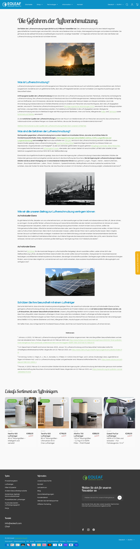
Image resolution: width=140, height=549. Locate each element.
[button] (112, 4)
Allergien (68, 140)
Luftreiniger (9, 484)
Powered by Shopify (21, 538)
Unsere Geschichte (44, 481)
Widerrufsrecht (9, 541)
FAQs (7, 508)
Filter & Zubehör (10, 487)
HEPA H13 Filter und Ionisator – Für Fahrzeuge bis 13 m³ (115, 438)
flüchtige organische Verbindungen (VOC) (79, 106)
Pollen (103, 111)
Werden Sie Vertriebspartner (47, 501)
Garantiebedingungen (45, 494)
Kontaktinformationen (40, 541)
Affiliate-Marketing (44, 504)
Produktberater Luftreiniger (15, 499)
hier (52, 126)
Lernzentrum (42, 487)
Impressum (63, 541)
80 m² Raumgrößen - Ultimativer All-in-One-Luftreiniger (49, 438)
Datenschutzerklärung (19, 541)
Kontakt (40, 484)
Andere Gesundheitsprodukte (16, 491)
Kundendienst (42, 497)
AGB (27, 541)
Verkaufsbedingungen (53, 541)
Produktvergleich (11, 481)
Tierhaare (112, 111)
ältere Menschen (114, 146)
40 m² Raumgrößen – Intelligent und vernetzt (16, 438)
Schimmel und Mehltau (26, 114)
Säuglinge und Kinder (99, 146)
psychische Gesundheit (65, 143)
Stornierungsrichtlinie (72, 541)
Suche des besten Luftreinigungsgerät (12, 504)
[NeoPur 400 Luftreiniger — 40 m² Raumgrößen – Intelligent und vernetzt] (20, 412)
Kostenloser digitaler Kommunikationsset (12, 495)
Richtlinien (31, 251)
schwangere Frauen (51, 148)
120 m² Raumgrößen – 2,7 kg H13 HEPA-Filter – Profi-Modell (82, 438)
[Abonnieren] (120, 498)
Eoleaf (10, 431)
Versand (32, 541)
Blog (39, 491)
